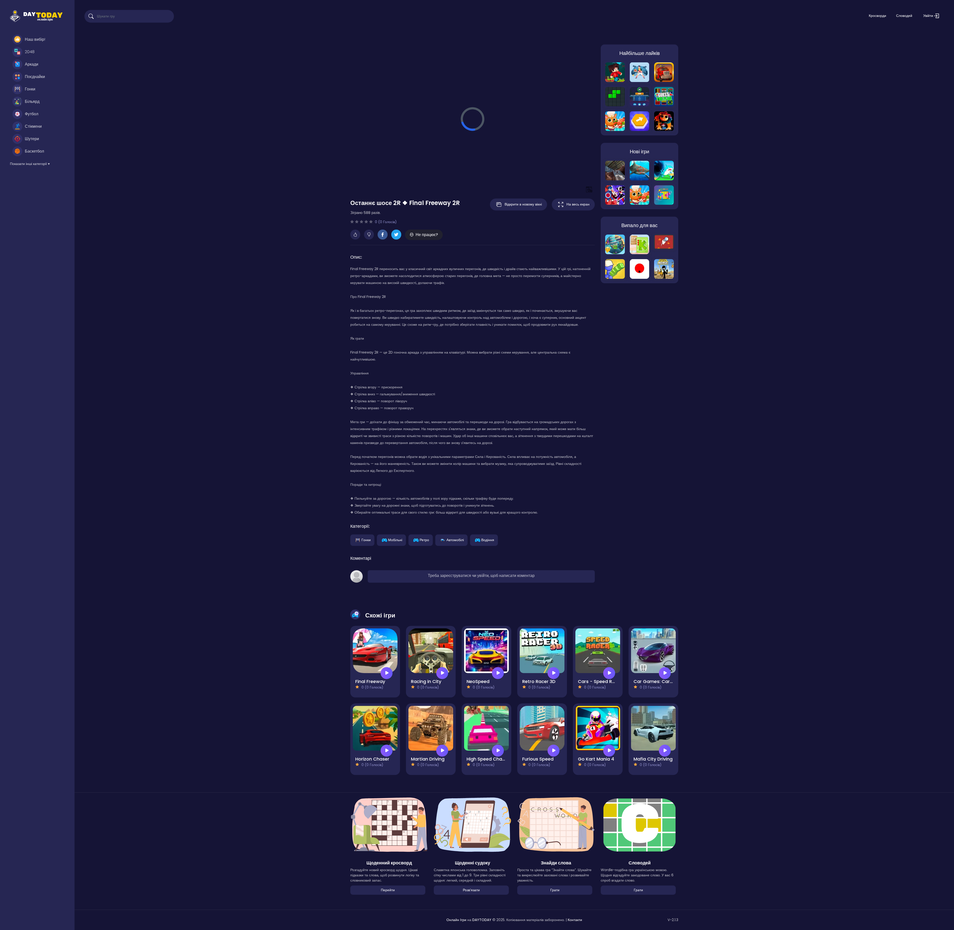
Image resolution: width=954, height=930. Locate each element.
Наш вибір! (35, 39)
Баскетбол (34, 151)
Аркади (31, 64)
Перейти (388, 890)
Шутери (32, 139)
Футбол (31, 114)
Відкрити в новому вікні (523, 204)
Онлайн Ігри (456, 919)
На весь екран (578, 204)
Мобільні (395, 539)
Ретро (424, 539)
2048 (30, 52)
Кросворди (877, 15)
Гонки (30, 89)
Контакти (575, 919)
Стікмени (33, 126)
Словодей (904, 15)
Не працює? (427, 235)
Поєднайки (35, 77)
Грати (554, 890)
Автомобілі (455, 539)
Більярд (32, 101)
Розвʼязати (471, 890)
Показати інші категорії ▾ (30, 163)
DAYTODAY (481, 919)
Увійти (928, 15)
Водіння (487, 539)
